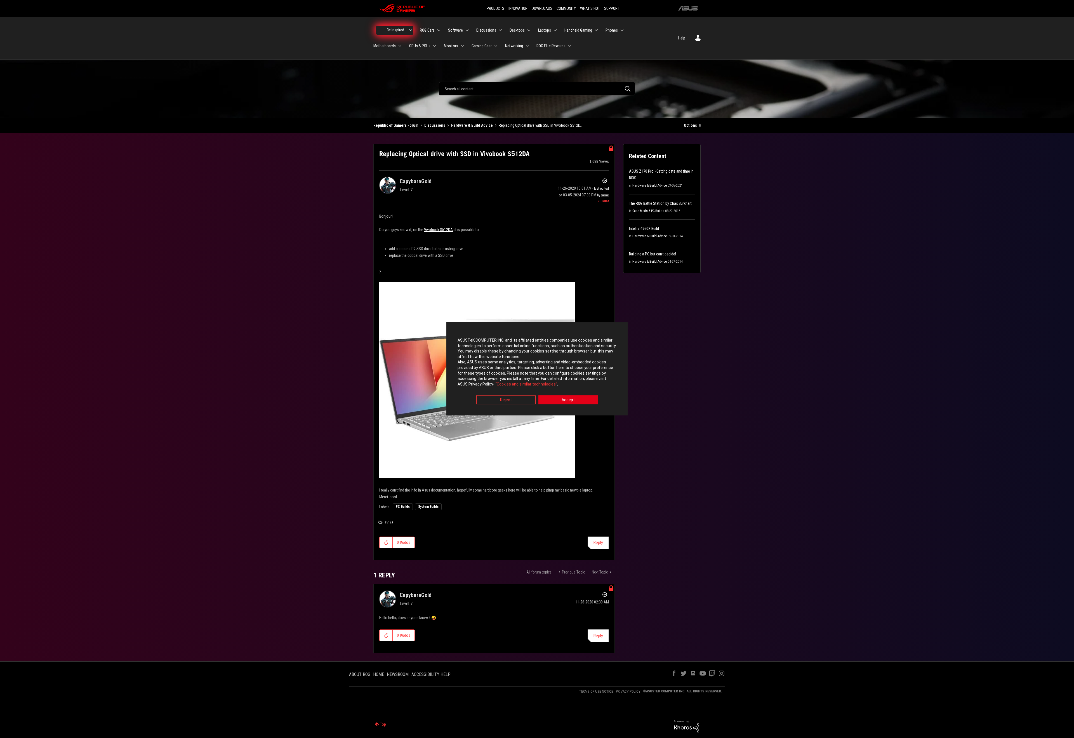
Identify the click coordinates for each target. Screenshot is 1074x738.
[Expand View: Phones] (622, 30)
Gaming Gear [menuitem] (482, 46)
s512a (389, 522)
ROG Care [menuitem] (427, 30)
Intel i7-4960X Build (644, 228)
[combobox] (537, 88)
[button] (386, 542)
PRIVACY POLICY (628, 691)
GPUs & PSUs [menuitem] (419, 46)
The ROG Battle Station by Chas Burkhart (660, 203)
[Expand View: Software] (467, 30)
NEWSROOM (398, 674)
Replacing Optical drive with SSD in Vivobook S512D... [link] (541, 125)
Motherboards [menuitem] (384, 46)
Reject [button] (506, 400)
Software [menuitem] (455, 30)
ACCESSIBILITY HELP (431, 674)
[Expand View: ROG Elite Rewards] (570, 46)
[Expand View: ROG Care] (439, 30)
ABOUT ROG (359, 674)
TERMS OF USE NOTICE (596, 691)
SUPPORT (611, 8)
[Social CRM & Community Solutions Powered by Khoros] (686, 726)
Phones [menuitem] (612, 30)
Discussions (434, 125)
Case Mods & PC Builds (648, 211)
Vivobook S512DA (438, 229)
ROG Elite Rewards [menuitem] (551, 46)
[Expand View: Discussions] (500, 30)
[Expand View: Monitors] (462, 46)
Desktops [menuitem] (517, 30)
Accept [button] (568, 400)
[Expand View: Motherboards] (400, 46)
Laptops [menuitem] (544, 30)
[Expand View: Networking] (527, 46)
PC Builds (403, 507)
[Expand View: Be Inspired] (410, 30)
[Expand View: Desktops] (529, 30)
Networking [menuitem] (514, 46)
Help (681, 38)
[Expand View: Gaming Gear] (496, 46)
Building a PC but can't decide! (652, 254)
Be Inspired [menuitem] (395, 30)
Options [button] (690, 125)
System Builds (428, 507)
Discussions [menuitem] (486, 30)
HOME (378, 674)
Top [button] (383, 724)
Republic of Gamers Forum (395, 125)
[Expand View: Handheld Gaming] (596, 30)
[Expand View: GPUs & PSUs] (434, 46)
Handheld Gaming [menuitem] (578, 30)
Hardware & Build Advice (472, 125)
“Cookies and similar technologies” (526, 384)
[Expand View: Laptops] (555, 30)
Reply (598, 542)
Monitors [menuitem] (451, 46)
